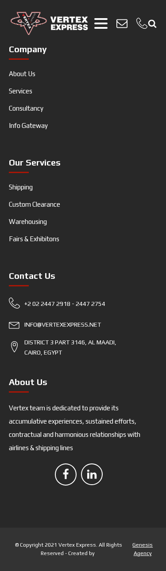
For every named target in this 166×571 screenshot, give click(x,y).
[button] (72, 305)
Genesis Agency (142, 549)
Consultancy (26, 108)
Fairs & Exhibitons (34, 239)
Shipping (21, 187)
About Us (22, 73)
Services (20, 91)
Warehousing (28, 221)
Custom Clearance (34, 204)
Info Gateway (28, 125)
